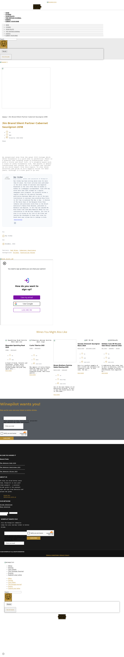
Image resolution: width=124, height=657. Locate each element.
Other (7, 350)
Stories (8, 14)
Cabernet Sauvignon (28, 250)
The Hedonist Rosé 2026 (8, 463)
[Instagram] (15, 223)
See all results (6, 57)
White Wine (57, 370)
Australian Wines (27, 253)
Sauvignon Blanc (90, 348)
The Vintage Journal (13, 18)
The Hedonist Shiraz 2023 (8, 471)
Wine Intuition (5, 507)
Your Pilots (9, 16)
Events (8, 20)
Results (5, 51)
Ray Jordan (18, 177)
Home (4, 117)
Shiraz (118, 348)
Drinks (16, 253)
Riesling (64, 370)
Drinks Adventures (6, 505)
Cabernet (111, 348)
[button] (27, 145)
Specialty (13, 350)
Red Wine (14, 250)
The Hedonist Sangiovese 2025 (10, 467)
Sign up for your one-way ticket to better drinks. (18, 410)
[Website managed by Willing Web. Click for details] (3, 654)
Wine (7, 13)
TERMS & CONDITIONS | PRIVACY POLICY (57, 555)
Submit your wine (12, 21)
